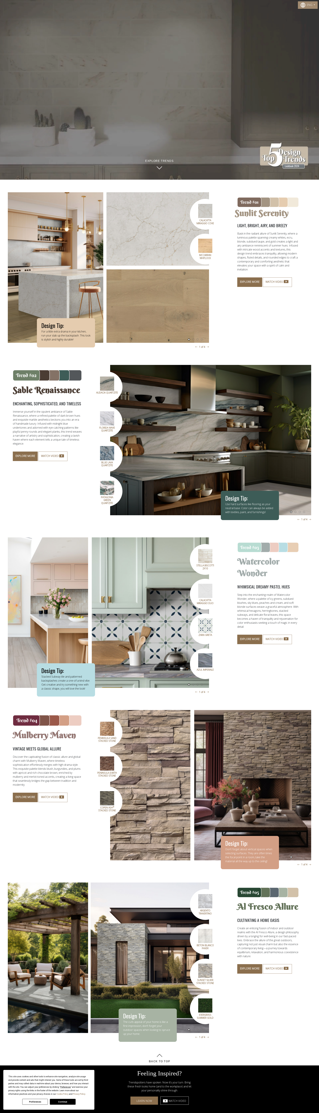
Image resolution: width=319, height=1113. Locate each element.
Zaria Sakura (220, 1014)
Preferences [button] (65, 1087)
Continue (62, 1102)
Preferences (35, 1102)
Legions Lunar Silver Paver (107, 809)
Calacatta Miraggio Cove (205, 291)
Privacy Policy (79, 1094)
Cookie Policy (62, 1094)
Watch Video (177, 1101)
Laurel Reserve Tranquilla (205, 222)
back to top (159, 1061)
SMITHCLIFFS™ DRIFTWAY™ (205, 671)
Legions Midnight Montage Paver (107, 844)
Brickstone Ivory (221, 910)
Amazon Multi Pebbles (220, 981)
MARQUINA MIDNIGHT (107, 739)
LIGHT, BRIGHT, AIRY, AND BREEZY (262, 225)
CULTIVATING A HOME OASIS (258, 920)
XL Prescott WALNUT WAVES (91, 499)
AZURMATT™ (205, 635)
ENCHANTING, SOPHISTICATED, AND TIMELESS (47, 403)
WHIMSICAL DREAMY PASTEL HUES (263, 586)
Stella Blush (205, 565)
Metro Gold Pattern (205, 256)
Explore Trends (159, 160)
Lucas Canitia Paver (220, 947)
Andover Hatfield (91, 462)
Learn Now (144, 1101)
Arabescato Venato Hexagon (205, 602)
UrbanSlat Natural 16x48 (205, 326)
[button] (189, 339)
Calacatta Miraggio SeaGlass (92, 394)
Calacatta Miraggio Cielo (92, 429)
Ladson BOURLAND (107, 774)
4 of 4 (202, 346)
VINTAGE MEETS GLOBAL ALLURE (37, 748)
